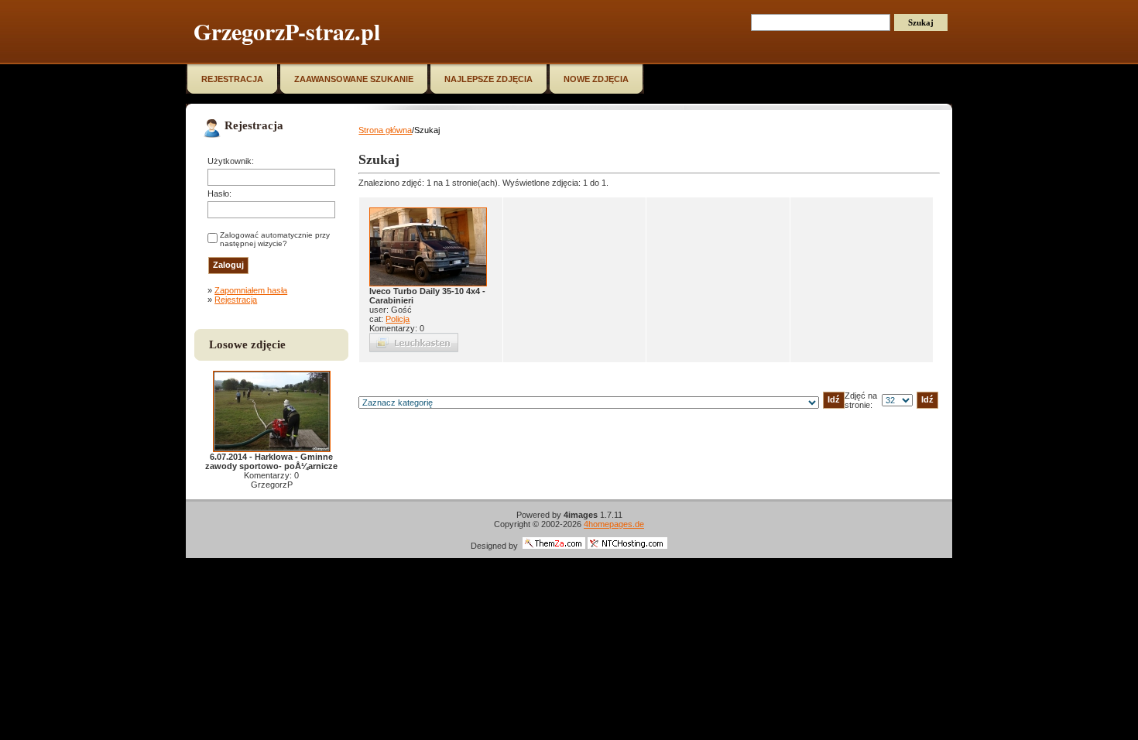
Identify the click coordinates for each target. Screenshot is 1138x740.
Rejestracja (235, 299)
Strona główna (385, 130)
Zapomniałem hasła (250, 290)
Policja (398, 319)
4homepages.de (614, 524)
